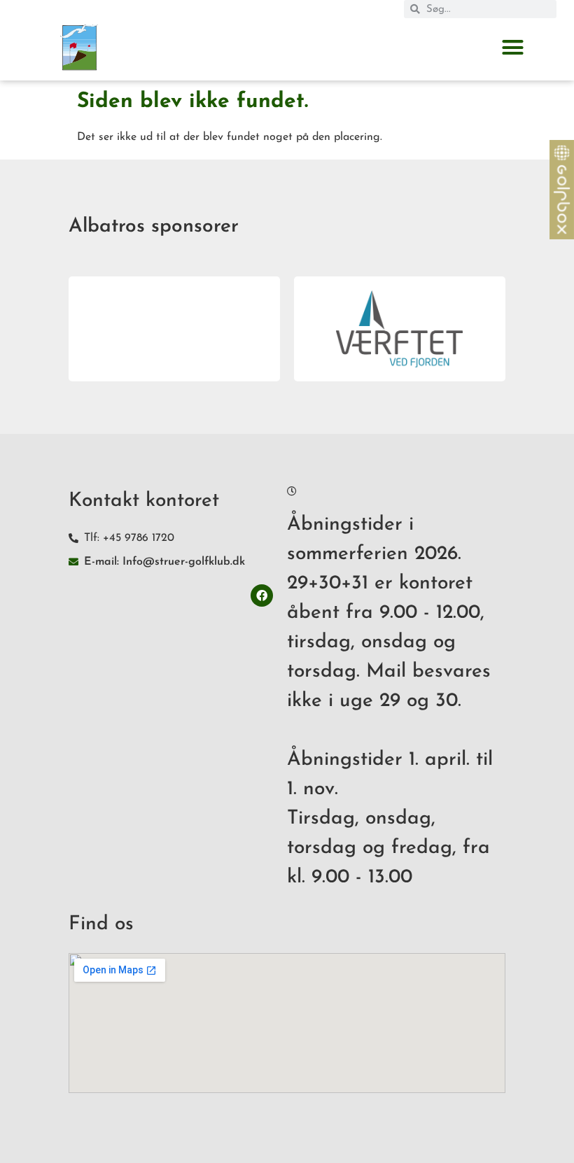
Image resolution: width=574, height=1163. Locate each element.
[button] (512, 47)
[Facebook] (262, 595)
